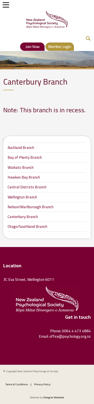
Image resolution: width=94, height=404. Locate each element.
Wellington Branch (22, 197)
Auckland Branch (21, 147)
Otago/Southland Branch (27, 226)
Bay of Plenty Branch (25, 157)
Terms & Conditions (16, 384)
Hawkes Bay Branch (24, 177)
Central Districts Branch (27, 187)
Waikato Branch (20, 167)
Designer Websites (53, 397)
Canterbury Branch (23, 216)
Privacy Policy (42, 384)
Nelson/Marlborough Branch (30, 206)
